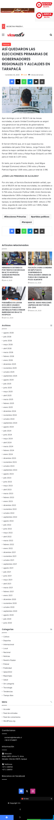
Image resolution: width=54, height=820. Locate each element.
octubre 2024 (8, 419)
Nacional (6, 652)
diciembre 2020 (9, 599)
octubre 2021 (8, 560)
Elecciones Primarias (16, 216)
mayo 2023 (8, 486)
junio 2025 (7, 388)
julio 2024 (7, 431)
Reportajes (7, 676)
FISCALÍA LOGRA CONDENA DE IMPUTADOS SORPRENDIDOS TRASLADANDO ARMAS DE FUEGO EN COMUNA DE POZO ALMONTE (40, 273)
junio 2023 (7, 482)
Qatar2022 (7, 672)
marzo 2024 (8, 446)
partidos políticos (40, 216)
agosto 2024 (8, 427)
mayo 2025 (8, 392)
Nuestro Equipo (9, 660)
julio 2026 (7, 337)
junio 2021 (7, 576)
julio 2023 (7, 478)
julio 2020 (7, 619)
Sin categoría (8, 684)
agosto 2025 (8, 380)
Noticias (6, 44)
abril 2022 (7, 537)
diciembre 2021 (9, 552)
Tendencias (8, 691)
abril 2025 (7, 395)
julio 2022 (7, 525)
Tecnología (7, 688)
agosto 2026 (8, 333)
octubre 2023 (8, 466)
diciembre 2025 (9, 364)
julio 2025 (7, 384)
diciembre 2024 (9, 411)
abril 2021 (7, 584)
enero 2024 (8, 454)
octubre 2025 (8, 372)
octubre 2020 (8, 607)
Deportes (7, 641)
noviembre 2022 (10, 509)
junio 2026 (7, 341)
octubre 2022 (8, 513)
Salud (5, 680)
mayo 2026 (8, 344)
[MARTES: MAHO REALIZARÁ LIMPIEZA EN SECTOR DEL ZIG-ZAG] (40, 293)
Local (5, 648)
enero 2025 (8, 407)
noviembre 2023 (10, 462)
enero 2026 (8, 360)
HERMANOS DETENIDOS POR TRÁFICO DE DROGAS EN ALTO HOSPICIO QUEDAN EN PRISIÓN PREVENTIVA (13, 272)
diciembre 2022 (9, 505)
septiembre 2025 (10, 376)
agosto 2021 (8, 568)
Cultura (6, 637)
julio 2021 (7, 572)
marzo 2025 (8, 399)
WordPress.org (9, 721)
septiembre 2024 (10, 423)
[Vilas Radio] (15, 34)
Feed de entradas (10, 713)
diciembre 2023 (9, 458)
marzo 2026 (8, 352)
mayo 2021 (7, 580)
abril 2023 (7, 490)
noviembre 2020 (10, 603)
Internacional (8, 644)
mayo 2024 (8, 439)
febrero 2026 (8, 356)
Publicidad (7, 668)
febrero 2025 (8, 403)
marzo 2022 (8, 541)
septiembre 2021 (10, 564)
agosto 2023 (8, 474)
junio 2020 (7, 623)
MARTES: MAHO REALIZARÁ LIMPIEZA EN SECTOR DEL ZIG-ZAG (39, 305)
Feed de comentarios (11, 717)
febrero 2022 (8, 544)
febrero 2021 (8, 591)
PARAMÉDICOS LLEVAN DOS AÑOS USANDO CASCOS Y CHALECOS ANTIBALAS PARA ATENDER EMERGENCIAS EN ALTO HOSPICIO (13, 308)
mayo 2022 (8, 533)
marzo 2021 (8, 588)
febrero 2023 (8, 497)
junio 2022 (7, 529)
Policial (6, 664)
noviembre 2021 (9, 556)
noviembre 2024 (10, 415)
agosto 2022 (8, 521)
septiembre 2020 (10, 611)
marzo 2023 (8, 493)
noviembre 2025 (10, 368)
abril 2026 (7, 348)
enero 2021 (7, 595)
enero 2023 (8, 501)
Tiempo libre (8, 695)
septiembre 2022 (10, 517)
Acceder (6, 709)
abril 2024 (7, 442)
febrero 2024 (8, 450)
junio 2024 (7, 435)
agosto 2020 (8, 615)
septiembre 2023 (10, 470)
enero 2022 (8, 548)
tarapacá (27, 222)
